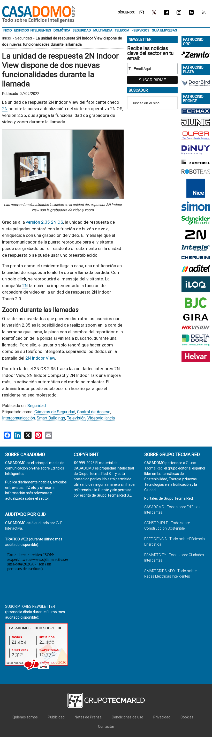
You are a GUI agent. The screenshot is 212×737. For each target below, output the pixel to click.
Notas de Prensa (88, 717)
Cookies (186, 717)
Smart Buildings (51, 418)
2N (4, 108)
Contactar (106, 726)
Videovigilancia (101, 418)
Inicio (6, 38)
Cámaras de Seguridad (54, 411)
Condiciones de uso (127, 717)
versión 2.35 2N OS (44, 222)
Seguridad (23, 38)
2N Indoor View (40, 358)
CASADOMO (38, 14)
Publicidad (56, 717)
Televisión (76, 418)
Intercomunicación (18, 418)
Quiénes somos (25, 717)
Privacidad (161, 717)
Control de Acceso (93, 411)
